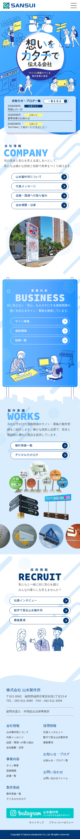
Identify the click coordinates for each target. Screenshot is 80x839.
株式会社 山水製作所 (23, 690)
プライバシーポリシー (61, 822)
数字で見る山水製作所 (55, 737)
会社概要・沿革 (15, 747)
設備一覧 (11, 775)
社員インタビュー (53, 732)
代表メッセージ (15, 737)
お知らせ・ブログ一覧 (55, 760)
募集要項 (48, 742)
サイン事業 (12, 765)
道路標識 (11, 770)
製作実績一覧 (13, 793)
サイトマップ (36, 822)
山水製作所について (17, 732)
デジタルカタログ (16, 798)
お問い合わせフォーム (55, 778)
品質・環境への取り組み (19, 742)
